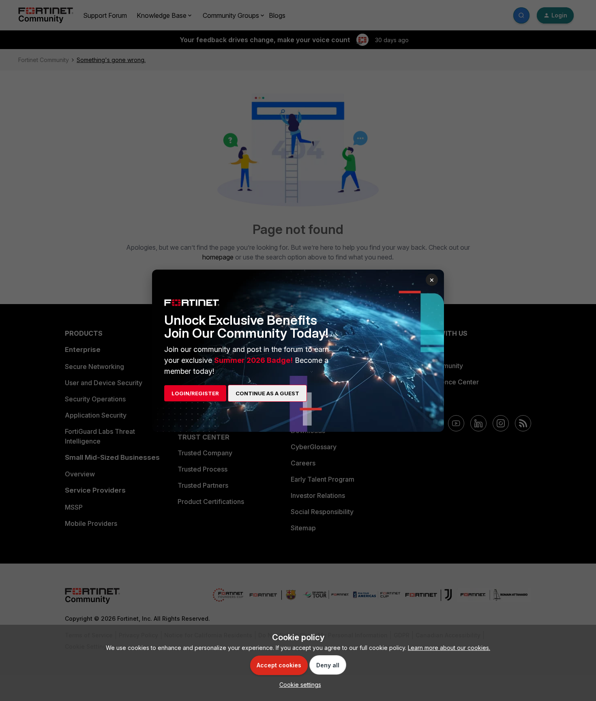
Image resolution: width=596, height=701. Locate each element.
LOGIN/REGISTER (195, 393)
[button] (298, 684)
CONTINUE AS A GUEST (267, 393)
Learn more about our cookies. (449, 647)
